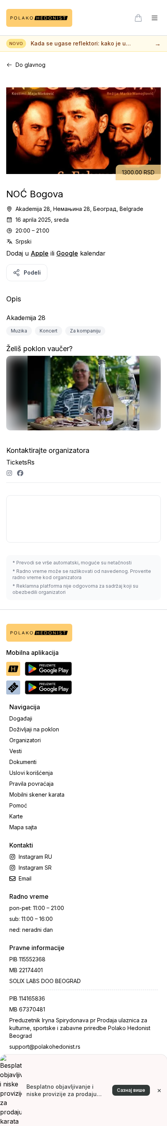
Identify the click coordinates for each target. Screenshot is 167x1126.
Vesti (15, 751)
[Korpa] (138, 18)
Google (67, 253)
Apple (40, 253)
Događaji (20, 718)
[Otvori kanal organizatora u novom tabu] (9, 473)
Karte (16, 816)
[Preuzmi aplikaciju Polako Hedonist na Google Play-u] (48, 669)
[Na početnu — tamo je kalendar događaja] (39, 18)
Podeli (32, 272)
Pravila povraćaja (31, 783)
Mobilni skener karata (36, 794)
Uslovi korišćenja (31, 772)
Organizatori (25, 740)
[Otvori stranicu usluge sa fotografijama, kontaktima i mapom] (83, 396)
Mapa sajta (23, 827)
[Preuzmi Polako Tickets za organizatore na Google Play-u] (48, 687)
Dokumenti (23, 762)
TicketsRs (20, 462)
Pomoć (18, 805)
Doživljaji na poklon (34, 729)
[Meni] (154, 18)
